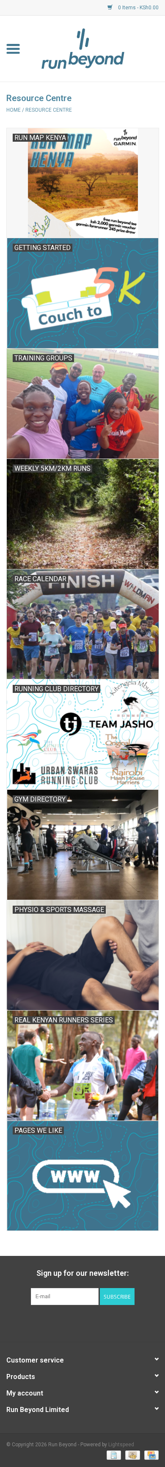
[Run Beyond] (95, 48)
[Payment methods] (113, 1455)
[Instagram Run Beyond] (90, 1322)
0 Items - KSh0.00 (138, 8)
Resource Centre (48, 110)
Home (13, 110)
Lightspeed (121, 1445)
